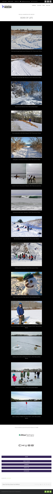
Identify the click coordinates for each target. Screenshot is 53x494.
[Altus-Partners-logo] (26, 434)
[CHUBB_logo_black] (26, 445)
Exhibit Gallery (9, 478)
